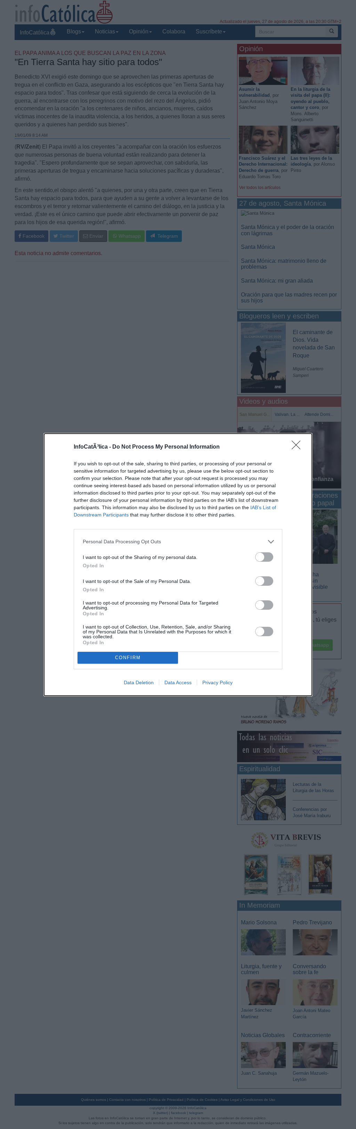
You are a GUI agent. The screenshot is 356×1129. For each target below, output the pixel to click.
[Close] (298, 447)
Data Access (178, 682)
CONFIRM (128, 657)
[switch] (264, 557)
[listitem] (178, 541)
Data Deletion (139, 682)
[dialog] (178, 565)
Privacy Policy (217, 682)
